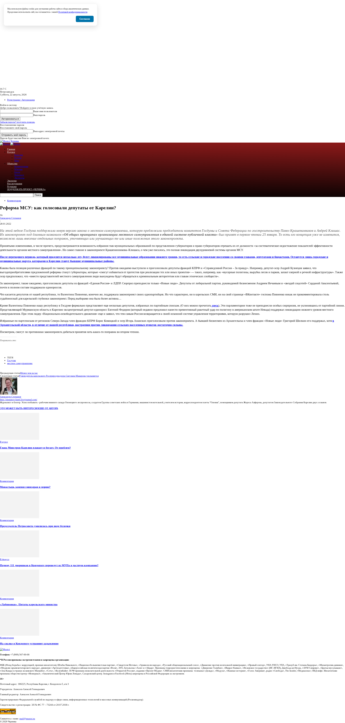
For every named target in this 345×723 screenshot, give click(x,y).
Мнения (18, 169)
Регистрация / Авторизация (21, 99)
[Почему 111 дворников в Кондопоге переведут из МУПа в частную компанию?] (19, 556)
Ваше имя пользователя (45, 111)
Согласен (84, 19)
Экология (12, 180)
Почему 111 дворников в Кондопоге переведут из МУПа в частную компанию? (49, 565)
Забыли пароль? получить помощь (17, 122)
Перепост (19, 175)
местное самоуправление (20, 363)
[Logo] (5, 144)
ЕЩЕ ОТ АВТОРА (48, 408)
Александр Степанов (10, 218)
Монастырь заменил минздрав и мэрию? (25, 486)
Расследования (14, 183)
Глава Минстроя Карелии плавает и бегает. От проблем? (35, 447)
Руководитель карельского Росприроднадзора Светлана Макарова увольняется (59, 376)
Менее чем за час (29, 373)
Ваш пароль (39, 115)
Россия (17, 157)
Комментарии (21, 166)
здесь (214, 305)
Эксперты (19, 177)
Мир (16, 160)
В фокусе (4, 559)
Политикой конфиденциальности (72, 12)
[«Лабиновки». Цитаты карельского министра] (19, 595)
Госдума (11, 360)
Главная (11, 149)
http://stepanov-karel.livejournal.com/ (18, 399)
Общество (12, 163)
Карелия (18, 155)
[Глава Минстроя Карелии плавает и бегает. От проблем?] (19, 439)
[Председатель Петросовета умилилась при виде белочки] (19, 517)
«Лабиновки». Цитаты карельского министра (29, 604)
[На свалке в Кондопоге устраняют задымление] (19, 634)
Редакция (12, 186)
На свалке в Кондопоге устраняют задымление (29, 643)
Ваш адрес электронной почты (49, 131)
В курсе (11, 152)
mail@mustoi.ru (27, 718)
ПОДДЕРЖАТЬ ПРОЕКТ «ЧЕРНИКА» (26, 189)
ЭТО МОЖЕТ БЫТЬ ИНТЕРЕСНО (19, 408)
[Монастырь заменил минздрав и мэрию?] (19, 478)
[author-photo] (8, 393)
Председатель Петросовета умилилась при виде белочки (35, 525)
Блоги (17, 172)
